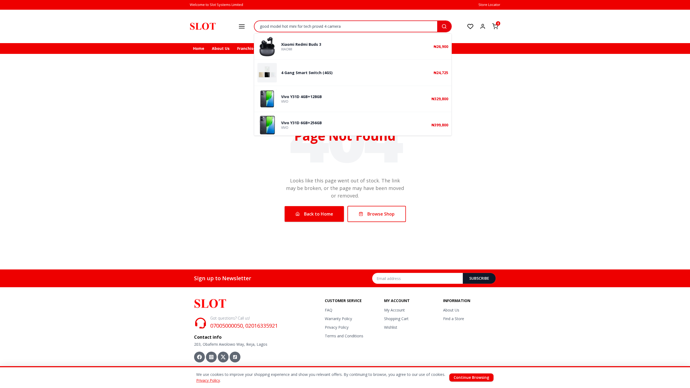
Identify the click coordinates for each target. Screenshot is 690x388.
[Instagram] (211, 357)
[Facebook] (199, 357)
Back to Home (318, 214)
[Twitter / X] (223, 357)
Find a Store (453, 318)
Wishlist (390, 327)
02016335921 (261, 325)
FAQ (328, 310)
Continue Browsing (471, 377)
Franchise (246, 48)
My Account (394, 310)
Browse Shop (381, 214)
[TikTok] (235, 357)
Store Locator (489, 4)
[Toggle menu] (241, 26)
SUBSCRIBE (479, 278)
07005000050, (227, 325)
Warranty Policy (338, 318)
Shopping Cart (396, 318)
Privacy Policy (337, 327)
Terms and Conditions (344, 335)
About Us (221, 48)
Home (198, 48)
